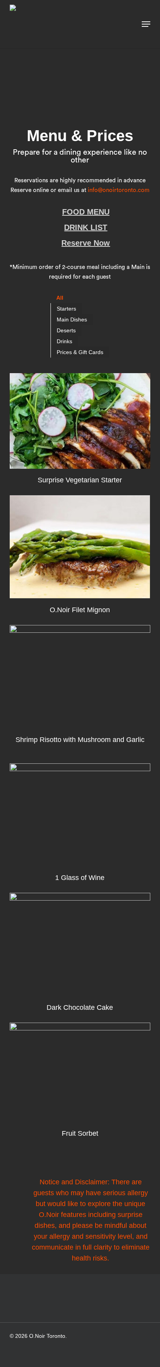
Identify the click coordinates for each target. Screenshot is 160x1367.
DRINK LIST (85, 227)
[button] (146, 24)
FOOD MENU (86, 212)
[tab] (59, 297)
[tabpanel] (80, 756)
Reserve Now (85, 243)
